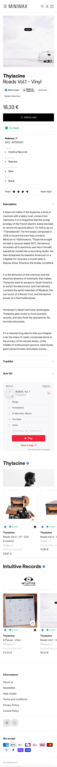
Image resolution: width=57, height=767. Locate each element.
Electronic (42, 90)
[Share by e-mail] (27, 191)
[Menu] (5, 6)
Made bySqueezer (30, 90)
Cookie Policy (11, 710)
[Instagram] (7, 723)
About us (8, 682)
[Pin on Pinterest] (18, 191)
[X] (14, 723)
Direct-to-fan (13, 90)
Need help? (46, 191)
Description (10, 204)
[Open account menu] (47, 6)
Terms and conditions (15, 699)
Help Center (10, 693)
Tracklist (8, 361)
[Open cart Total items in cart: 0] (52, 6)
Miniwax (13, 762)
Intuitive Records (17, 151)
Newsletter (9, 687)
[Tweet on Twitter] (22, 191)
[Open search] (42, 6)
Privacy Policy (11, 705)
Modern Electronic (13, 96)
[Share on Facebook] (14, 191)
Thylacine (14, 76)
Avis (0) (7, 373)
